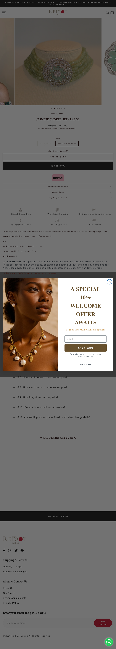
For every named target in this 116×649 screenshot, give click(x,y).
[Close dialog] (109, 281)
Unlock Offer (85, 348)
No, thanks (85, 364)
